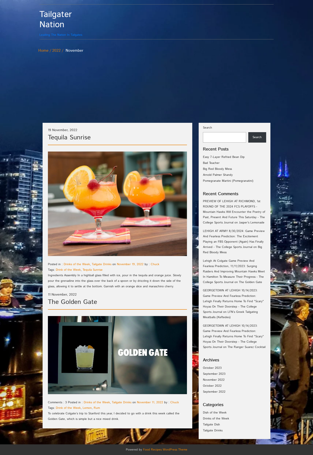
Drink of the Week (68, 270)
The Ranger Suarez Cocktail (247, 347)
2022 (56, 50)
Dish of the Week (215, 413)
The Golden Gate (72, 302)
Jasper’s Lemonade (251, 222)
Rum (97, 408)
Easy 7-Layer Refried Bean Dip (224, 157)
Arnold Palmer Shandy (218, 175)
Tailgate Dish (211, 424)
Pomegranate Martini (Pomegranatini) (228, 181)
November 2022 (214, 380)
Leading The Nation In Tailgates (60, 23)
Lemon (87, 408)
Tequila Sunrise (69, 137)
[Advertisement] (156, 85)
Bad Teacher (211, 163)
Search (207, 128)
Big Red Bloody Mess (217, 169)
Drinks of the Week (77, 264)
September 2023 (214, 374)
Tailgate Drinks (101, 264)
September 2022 (214, 392)
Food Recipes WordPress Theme (165, 450)
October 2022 (212, 386)
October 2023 (212, 368)
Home (43, 50)
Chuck (155, 264)
